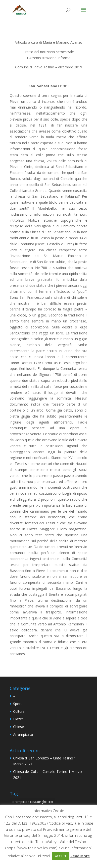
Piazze (18, 719)
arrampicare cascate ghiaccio (32, 802)
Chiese (18, 726)
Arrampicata (23, 734)
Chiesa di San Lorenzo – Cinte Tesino (43, 758)
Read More (80, 855)
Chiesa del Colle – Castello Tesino (40, 771)
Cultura (19, 711)
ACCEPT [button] (60, 856)
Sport (17, 703)
